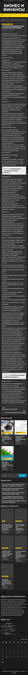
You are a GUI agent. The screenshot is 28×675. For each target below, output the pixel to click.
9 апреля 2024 (18, 443)
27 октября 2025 (6, 443)
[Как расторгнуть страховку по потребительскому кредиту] (21, 427)
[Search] (25, 15)
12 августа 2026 (6, 532)
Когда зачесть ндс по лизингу (9, 408)
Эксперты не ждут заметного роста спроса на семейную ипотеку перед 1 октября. (13, 493)
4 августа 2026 (19, 532)
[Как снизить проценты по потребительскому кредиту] (7, 453)
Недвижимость (18, 521)
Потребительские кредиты (7, 24)
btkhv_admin (5, 30)
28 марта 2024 (11, 30)
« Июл (2, 662)
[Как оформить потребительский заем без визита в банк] (7, 427)
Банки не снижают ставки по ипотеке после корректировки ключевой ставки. (12, 489)
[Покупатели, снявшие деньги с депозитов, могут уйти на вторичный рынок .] (7, 571)
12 (10, 650)
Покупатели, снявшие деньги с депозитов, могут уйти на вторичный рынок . (14, 501)
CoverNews (22, 671)
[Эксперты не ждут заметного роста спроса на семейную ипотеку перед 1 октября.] (7, 542)
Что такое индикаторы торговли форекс (15, 411)
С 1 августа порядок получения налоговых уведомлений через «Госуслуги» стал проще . (13, 497)
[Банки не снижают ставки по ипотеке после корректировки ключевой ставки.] (21, 515)
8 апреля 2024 (5, 469)
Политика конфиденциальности (10, 0)
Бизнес (3, 521)
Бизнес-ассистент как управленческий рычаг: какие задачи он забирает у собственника (13, 485)
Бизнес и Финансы (14, 7)
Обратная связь (21, 0)
